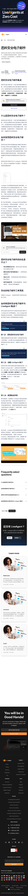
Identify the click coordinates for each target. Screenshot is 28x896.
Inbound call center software (14, 810)
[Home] (1, 40)
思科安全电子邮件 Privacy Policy (20, 73)
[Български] (4, 875)
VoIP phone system (14, 805)
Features (7, 769)
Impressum (7, 793)
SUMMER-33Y (6, 22)
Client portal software (14, 816)
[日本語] (12, 878)
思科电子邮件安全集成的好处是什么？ (10, 495)
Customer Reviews (7, 787)
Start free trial (14, 108)
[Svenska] (14, 880)
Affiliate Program (7, 790)
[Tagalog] (16, 880)
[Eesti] (21, 875)
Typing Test (21, 793)
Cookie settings (19, 887)
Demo (7, 764)
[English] (16, 875)
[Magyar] (7, 878)
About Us (7, 781)
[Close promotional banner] (26, 1)
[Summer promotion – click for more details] (14, 16)
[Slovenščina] (12, 880)
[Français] (2, 878)
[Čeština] (7, 875)
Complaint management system (14, 813)
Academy (21, 787)
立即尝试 (9, 537)
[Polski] (24, 878)
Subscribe (22, 252)
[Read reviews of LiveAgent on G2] (14, 850)
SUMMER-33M (11, 20)
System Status (21, 769)
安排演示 (17, 537)
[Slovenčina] (9, 880)
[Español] (19, 875)
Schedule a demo (14, 733)
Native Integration (6, 61)
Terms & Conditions (5, 885)
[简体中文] (21, 880)
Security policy (15, 885)
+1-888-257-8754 (14, 827)
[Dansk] (9, 875)
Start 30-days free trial (14, 729)
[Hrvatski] (4, 878)
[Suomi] (24, 875)
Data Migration (21, 766)
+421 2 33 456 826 (15, 825)
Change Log (21, 771)
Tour (7, 775)
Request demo (14, 105)
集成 (5, 40)
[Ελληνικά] (14, 875)
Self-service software (14, 807)
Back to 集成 (5, 510)
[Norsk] (21, 878)
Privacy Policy (24, 885)
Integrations (7, 772)
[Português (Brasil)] (2, 880)
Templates (21, 790)
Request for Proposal (21, 774)
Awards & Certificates (7, 784)
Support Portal (21, 763)
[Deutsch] (12, 875)
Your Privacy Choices (15, 889)
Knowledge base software (14, 799)
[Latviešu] (16, 878)
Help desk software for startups (14, 818)
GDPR (6, 887)
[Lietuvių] (14, 878)
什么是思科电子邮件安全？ (7, 482)
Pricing (7, 767)
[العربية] (2, 875)
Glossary (21, 784)
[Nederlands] (19, 878)
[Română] (4, 880)
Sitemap (12, 887)
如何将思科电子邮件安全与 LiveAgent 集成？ (12, 501)
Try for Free (12, 510)
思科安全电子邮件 (11, 40)
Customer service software (14, 802)
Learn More (7, 73)
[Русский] (7, 880)
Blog (21, 781)
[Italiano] (9, 878)
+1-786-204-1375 (14, 830)
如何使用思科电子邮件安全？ (8, 488)
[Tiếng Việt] (19, 880)
